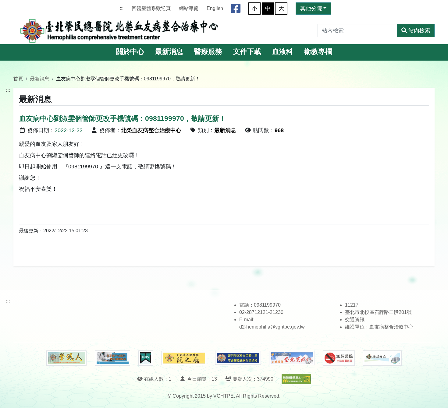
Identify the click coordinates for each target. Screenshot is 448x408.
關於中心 (130, 51)
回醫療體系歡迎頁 (151, 8)
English (215, 8)
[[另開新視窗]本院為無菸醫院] (339, 358)
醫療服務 (208, 51)
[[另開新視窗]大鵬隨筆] (292, 358)
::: (121, 8)
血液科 (282, 51)
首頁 (18, 78)
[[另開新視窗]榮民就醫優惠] (112, 358)
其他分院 (311, 8)
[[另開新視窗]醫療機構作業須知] (238, 358)
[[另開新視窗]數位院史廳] (184, 358)
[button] (438, 397)
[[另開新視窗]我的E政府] (145, 358)
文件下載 (247, 51)
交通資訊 (354, 319)
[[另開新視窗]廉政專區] (382, 358)
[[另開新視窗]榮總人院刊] (66, 358)
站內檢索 (419, 30)
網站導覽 (188, 8)
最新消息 (169, 51)
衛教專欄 (318, 51)
